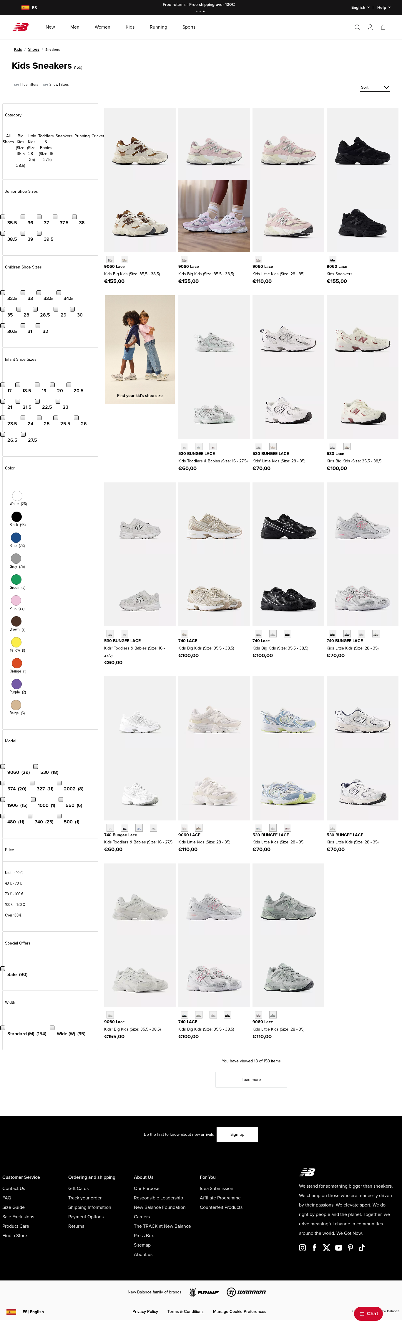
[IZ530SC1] (124, 634)
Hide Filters (28, 84)
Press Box (144, 1236)
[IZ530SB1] (110, 634)
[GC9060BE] (184, 259)
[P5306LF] (273, 828)
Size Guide (13, 1207)
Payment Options (86, 1217)
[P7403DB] (361, 634)
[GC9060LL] (110, 1015)
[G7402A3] (199, 1015)
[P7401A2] (347, 634)
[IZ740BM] (124, 828)
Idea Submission (216, 1188)
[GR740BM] (287, 634)
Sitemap (142, 1245)
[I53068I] (199, 446)
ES (33, 1311)
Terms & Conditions (185, 1311)
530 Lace (335, 453)
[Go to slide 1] (197, 12)
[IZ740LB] (139, 828)
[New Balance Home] (23, 27)
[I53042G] (213, 446)
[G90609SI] (124, 259)
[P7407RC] (376, 634)
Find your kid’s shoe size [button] (140, 395)
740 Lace (261, 640)
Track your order (85, 1198)
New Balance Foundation (160, 1207)
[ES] (22, 8)
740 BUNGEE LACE (345, 640)
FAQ (6, 1198)
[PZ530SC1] (273, 446)
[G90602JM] (110, 259)
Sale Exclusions (18, 1217)
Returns (76, 1226)
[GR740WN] (258, 634)
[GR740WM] (273, 634)
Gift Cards (78, 1188)
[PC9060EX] (199, 828)
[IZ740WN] (153, 828)
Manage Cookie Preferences (239, 1311)
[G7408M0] (213, 1015)
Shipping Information (89, 1207)
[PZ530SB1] (258, 446)
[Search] (357, 27)
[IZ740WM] (110, 828)
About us (143, 1254)
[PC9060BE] (258, 259)
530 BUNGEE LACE (196, 453)
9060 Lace (114, 266)
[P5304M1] (287, 828)
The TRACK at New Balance (162, 1226)
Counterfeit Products (221, 1207)
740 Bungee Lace (120, 835)
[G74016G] (227, 1015)
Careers (142, 1217)
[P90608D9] (258, 1015)
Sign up (237, 1134)
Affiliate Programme (220, 1198)
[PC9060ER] (184, 828)
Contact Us (13, 1188)
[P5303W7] (258, 828)
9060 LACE (189, 835)
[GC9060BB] (333, 259)
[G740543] (184, 634)
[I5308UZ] (184, 446)
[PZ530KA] (333, 828)
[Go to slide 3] (204, 12)
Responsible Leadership (158, 1198)
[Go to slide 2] (201, 12)
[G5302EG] (333, 446)
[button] (370, 27)
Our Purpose (147, 1188)
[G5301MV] (347, 446)
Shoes (33, 49)
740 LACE (187, 640)
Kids (18, 49)
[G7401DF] (184, 1015)
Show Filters (59, 84)
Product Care (15, 1226)
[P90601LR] (273, 1015)
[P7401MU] (333, 634)
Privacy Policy (145, 1311)
